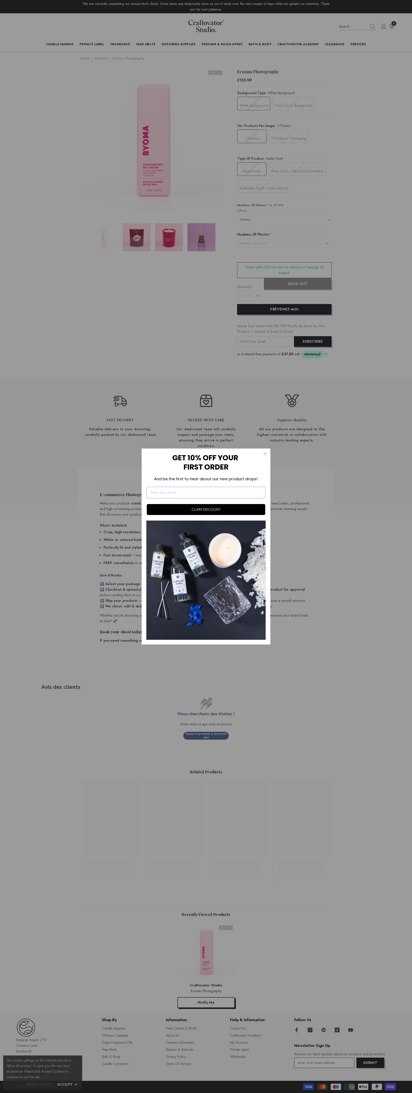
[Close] (265, 454)
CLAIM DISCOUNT (206, 509)
